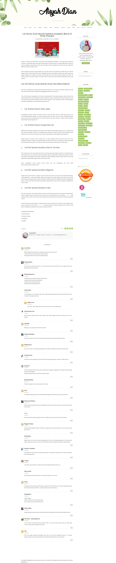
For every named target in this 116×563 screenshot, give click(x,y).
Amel (25, 390)
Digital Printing (81, 108)
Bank (79, 99)
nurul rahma (27, 248)
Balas (72, 258)
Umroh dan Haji (81, 136)
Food (79, 114)
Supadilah (26, 323)
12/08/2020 (26, 276)
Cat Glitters (68, 195)
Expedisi (80, 110)
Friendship (86, 114)
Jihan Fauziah (27, 471)
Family (86, 110)
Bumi (85, 103)
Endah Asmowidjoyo (29, 334)
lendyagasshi (27, 494)
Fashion (80, 112)
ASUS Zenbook (87, 88)
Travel (79, 134)
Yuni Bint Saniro (28, 355)
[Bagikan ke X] (68, 228)
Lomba (85, 121)
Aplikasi (85, 90)
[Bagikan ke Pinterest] (70, 228)
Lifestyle (57, 39)
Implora (86, 116)
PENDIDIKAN (80, 125)
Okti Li (26, 482)
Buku (79, 103)
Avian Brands (40, 205)
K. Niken (26, 460)
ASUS (79, 88)
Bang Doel (27, 366)
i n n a (25, 413)
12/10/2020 (29, 304)
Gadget (80, 116)
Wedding (80, 138)
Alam (79, 90)
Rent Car (88, 125)
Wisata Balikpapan (82, 140)
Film (86, 112)
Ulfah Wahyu (27, 436)
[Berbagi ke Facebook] (65, 228)
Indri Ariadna (27, 290)
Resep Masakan (81, 127)
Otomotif (88, 123)
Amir (25, 531)
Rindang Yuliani (28, 262)
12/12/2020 (26, 520)
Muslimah (80, 123)
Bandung (88, 97)
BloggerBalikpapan (82, 101)
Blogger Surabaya (28, 424)
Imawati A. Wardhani (29, 448)
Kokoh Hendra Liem (29, 311)
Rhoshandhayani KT (29, 274)
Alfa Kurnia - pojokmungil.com (32, 518)
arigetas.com (30, 302)
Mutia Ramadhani (28, 380)
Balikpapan (80, 97)
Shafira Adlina (27, 508)
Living (79, 121)
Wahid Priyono (28, 344)
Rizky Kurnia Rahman (29, 401)
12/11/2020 (26, 483)
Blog (85, 99)
